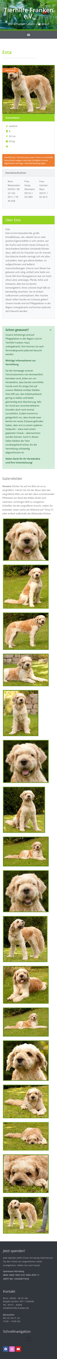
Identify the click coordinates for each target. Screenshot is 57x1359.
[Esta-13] (25, 984)
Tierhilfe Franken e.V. (28, 13)
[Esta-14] (25, 1021)
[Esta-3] (25, 630)
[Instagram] (12, 1349)
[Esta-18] (25, 1173)
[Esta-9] (25, 851)
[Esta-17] (25, 1135)
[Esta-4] (25, 669)
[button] (28, 34)
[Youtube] (18, 1349)
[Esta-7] (24, 809)
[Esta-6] (25, 761)
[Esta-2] (25, 586)
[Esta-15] (25, 1060)
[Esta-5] (20, 712)
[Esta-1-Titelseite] (25, 539)
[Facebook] (6, 1349)
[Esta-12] (25, 938)
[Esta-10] (25, 890)
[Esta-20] (25, 1214)
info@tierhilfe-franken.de (16, 1308)
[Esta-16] (25, 1101)
